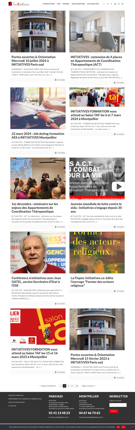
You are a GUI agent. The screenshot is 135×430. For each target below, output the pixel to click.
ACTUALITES (12, 406)
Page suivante (88, 386)
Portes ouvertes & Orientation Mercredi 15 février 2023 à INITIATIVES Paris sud (93, 358)
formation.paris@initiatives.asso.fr (59, 417)
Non (123, 427)
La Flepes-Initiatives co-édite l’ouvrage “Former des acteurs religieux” (92, 281)
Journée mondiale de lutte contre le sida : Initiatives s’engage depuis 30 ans (96, 207)
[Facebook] (108, 4)
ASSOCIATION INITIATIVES (16, 402)
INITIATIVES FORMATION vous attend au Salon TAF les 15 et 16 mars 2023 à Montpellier (35, 353)
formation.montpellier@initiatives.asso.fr (91, 417)
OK (118, 427)
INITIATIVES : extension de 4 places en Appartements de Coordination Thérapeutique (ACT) (96, 60)
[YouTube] (111, 4)
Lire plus (61, 80)
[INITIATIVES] (19, 3)
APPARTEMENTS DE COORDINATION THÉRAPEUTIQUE (25, 399)
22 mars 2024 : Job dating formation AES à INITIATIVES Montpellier (38, 135)
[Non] (133, 427)
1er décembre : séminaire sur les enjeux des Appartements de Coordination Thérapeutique (35, 207)
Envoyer (113, 411)
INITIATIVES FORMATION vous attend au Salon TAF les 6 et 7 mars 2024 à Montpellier (96, 115)
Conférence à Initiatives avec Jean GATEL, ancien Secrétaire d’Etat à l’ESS (36, 281)
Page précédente (48, 386)
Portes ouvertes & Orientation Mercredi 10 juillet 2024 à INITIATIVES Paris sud (34, 60)
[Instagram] (118, 4)
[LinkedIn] (115, 4)
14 (77, 386)
